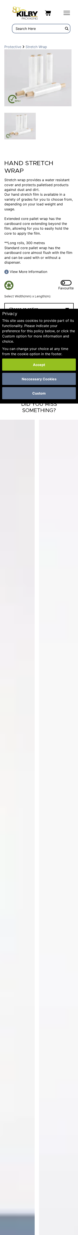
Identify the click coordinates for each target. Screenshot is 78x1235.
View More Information (28, 271)
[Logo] (25, 12)
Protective (13, 47)
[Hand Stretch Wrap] (38, 77)
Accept (39, 365)
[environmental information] (10, 285)
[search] (66, 28)
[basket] (48, 12)
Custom (39, 393)
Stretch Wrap (35, 47)
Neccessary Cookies (39, 379)
